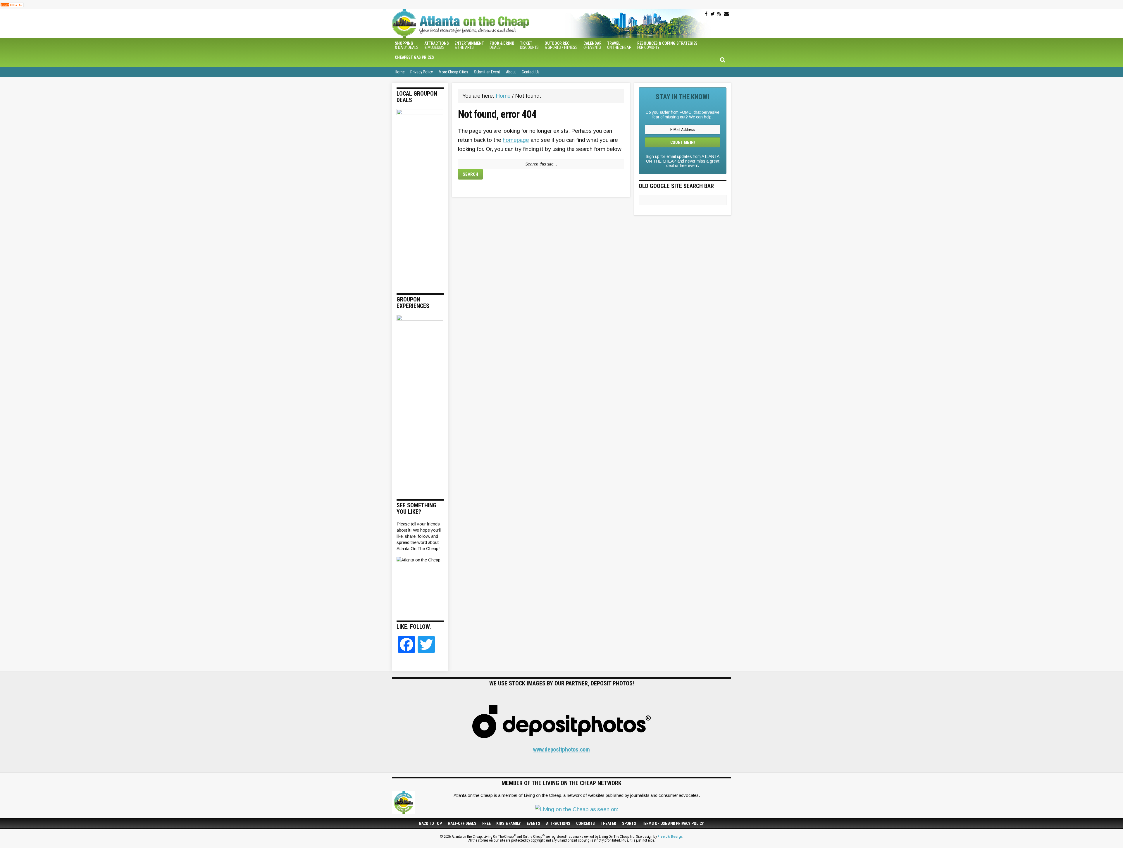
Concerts (585, 823)
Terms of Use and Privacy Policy (673, 823)
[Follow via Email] (726, 14)
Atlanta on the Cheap (490, 23)
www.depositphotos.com (561, 749)
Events (533, 823)
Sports (629, 823)
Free (486, 823)
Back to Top (430, 823)
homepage (516, 140)
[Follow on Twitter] (712, 14)
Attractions (558, 823)
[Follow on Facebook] (706, 14)
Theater (608, 823)
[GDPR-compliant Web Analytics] (11, 4)
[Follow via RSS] (719, 14)
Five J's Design (669, 836)
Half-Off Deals (462, 823)
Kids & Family (508, 823)
